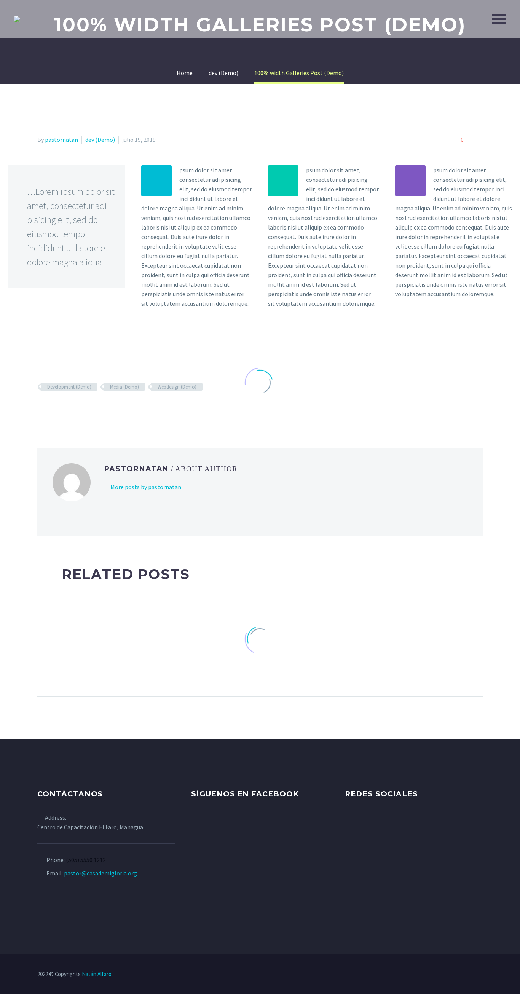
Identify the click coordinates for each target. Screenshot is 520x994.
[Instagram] (451, 975)
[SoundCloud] (480, 975)
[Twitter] (441, 975)
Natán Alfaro (97, 974)
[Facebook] (431, 975)
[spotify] (405, 824)
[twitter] (363, 824)
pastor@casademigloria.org (100, 873)
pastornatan (61, 139)
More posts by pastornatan (145, 487)
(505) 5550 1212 (86, 860)
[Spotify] (470, 975)
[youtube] (391, 824)
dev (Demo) (100, 139)
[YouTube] (461, 975)
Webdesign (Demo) (177, 387)
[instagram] (377, 824)
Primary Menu (499, 19)
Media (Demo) (124, 387)
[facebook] (349, 824)
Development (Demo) (69, 387)
